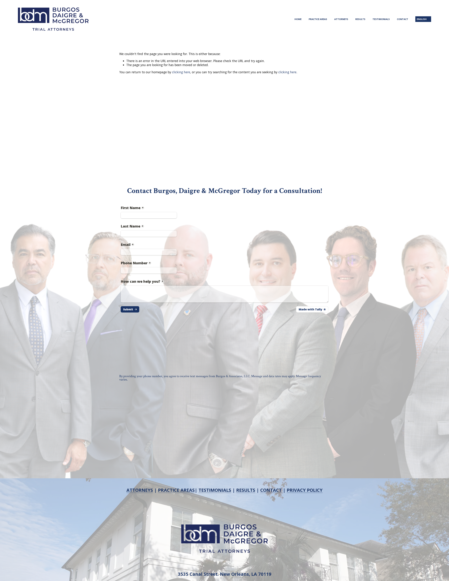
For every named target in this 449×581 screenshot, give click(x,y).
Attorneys (341, 19)
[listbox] (423, 19)
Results (360, 19)
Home (297, 19)
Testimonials (381, 19)
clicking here (181, 72)
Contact (402, 19)
